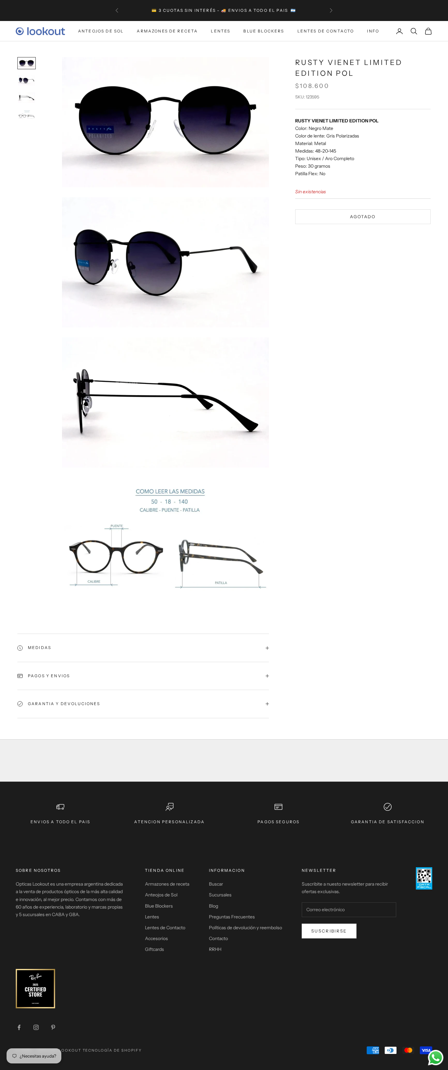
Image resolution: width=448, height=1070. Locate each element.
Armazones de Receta (167, 31)
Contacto (218, 938)
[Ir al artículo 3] (26, 98)
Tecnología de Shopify (112, 1050)
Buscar (216, 884)
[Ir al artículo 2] (26, 80)
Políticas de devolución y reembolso (245, 928)
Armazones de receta (167, 884)
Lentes (220, 31)
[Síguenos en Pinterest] (53, 1027)
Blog (213, 906)
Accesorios (156, 938)
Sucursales (220, 895)
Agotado (363, 216)
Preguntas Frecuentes (232, 917)
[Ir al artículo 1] (26, 63)
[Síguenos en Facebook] (19, 1027)
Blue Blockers (263, 31)
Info (373, 31)
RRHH (215, 949)
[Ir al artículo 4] (26, 115)
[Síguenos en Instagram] (36, 1027)
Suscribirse (329, 931)
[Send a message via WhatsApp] (436, 1058)
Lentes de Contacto (325, 31)
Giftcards (154, 949)
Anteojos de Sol (101, 31)
